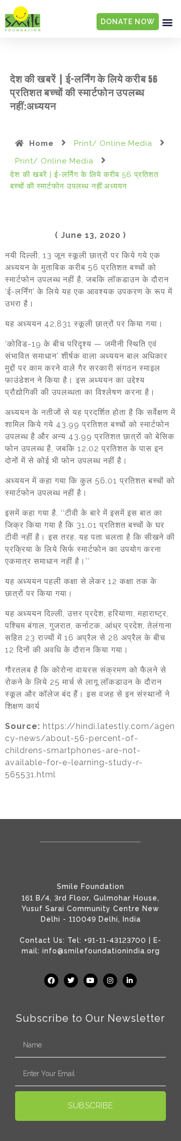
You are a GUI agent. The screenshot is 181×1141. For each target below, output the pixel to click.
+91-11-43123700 (115, 940)
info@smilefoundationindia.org (101, 951)
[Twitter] (71, 980)
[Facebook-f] (51, 980)
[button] (167, 22)
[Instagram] (110, 980)
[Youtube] (90, 980)
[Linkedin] (130, 980)
